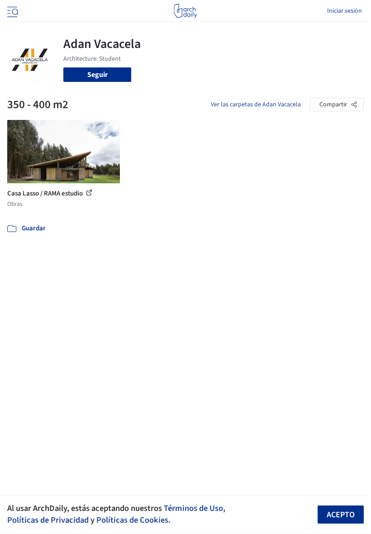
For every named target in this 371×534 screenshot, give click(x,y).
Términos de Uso (193, 508)
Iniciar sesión (344, 11)
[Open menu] (11, 11)
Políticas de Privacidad (48, 520)
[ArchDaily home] (185, 11)
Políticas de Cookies (132, 520)
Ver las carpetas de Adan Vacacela (256, 104)
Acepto (341, 514)
